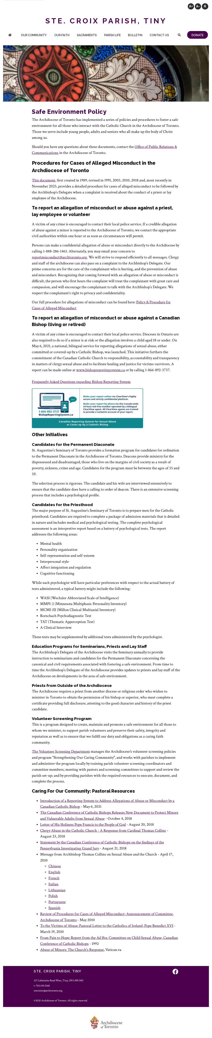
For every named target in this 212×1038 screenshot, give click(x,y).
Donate (198, 35)
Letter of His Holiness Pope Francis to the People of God (83, 824)
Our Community (34, 35)
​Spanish (54, 908)
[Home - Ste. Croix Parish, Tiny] (10, 35)
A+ (191, 6)
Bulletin (135, 35)
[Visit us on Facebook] (175, 972)
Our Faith (62, 35)
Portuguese (57, 902)
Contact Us (159, 35)
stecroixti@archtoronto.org (48, 990)
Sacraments (87, 35)
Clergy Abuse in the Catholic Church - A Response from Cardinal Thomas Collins (103, 830)
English (54, 872)
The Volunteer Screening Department (61, 751)
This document (43, 180)
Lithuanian (56, 890)
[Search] (179, 35)
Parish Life (112, 35)
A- (198, 6)
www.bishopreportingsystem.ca (100, 370)
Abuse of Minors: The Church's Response (72, 949)
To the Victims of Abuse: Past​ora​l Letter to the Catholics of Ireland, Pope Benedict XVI (106, 925)
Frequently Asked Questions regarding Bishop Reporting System (81, 381)
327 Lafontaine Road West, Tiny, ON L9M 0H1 (58, 980)
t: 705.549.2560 (42, 985)
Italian (53, 884)
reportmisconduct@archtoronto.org (59, 257)
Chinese (54, 866)
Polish (53, 896)
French (53, 878)
